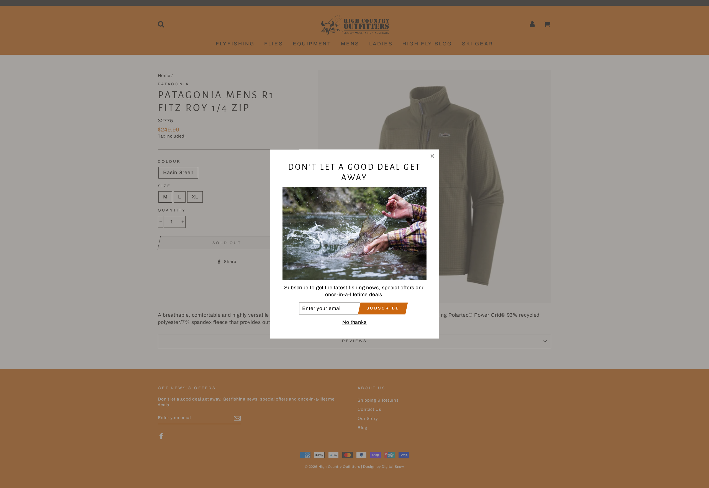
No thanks (354, 322)
